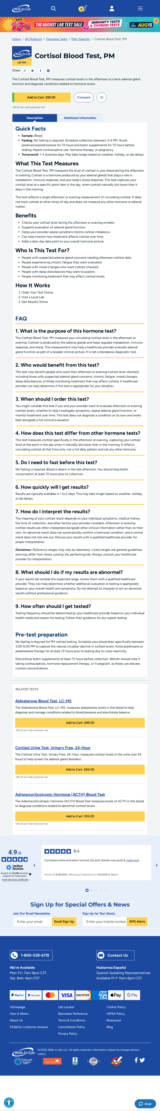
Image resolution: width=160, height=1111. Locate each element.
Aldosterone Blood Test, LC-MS (43, 701)
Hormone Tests (56, 39)
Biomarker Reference (73, 1014)
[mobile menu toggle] (140, 8)
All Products (33, 39)
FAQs (13, 1027)
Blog (110, 1027)
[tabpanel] (80, 399)
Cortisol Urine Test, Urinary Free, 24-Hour (53, 747)
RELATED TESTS (26, 689)
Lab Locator (66, 1007)
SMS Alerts (137, 921)
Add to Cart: (41, 97)
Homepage (17, 1007)
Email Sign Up (64, 921)
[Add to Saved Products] (102, 97)
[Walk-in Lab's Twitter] (142, 1061)
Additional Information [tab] (80, 118)
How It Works (19, 1014)
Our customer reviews (32, 1027)
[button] (9, 1102)
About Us (16, 1020)
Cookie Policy (116, 1007)
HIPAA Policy (116, 1014)
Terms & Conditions (71, 1020)
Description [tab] (35, 118)
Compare (83, 97)
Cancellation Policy (71, 1027)
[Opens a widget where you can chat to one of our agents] (145, 1104)
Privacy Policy (67, 1033)
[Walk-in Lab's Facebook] (136, 1061)
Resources (114, 1020)
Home (16, 39)
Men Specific (80, 39)
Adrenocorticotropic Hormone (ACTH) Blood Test (60, 794)
